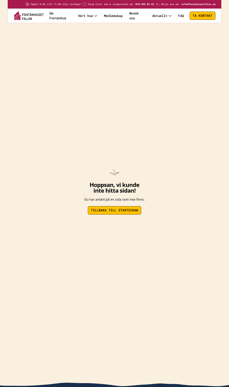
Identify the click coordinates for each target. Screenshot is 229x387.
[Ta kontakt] (202, 16)
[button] (87, 15)
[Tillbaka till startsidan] (114, 210)
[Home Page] (29, 15)
